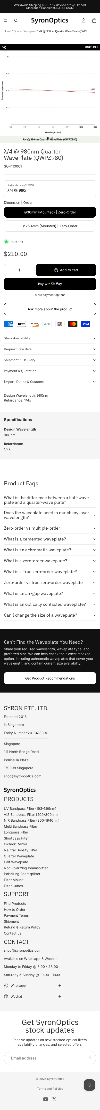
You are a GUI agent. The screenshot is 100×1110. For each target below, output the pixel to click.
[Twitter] (54, 1099)
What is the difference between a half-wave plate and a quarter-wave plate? (46, 500)
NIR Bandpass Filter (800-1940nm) (31, 820)
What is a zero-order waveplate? (35, 560)
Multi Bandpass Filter (20, 826)
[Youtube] (46, 1099)
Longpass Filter (16, 832)
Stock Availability (17, 338)
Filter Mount (13, 880)
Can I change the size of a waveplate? (40, 615)
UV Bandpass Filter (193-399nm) (30, 808)
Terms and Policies (50, 1088)
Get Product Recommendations (50, 678)
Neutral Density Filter (20, 850)
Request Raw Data (18, 349)
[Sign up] (89, 1058)
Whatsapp (18, 985)
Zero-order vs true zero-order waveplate (43, 582)
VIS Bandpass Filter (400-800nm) (31, 814)
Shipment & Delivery (19, 360)
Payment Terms (16, 915)
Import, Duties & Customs (24, 382)
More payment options (50, 295)
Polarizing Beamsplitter (22, 874)
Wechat (16, 996)
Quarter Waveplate (25, 31)
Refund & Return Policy (22, 927)
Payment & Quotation (20, 371)
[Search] (16, 20)
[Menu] (5, 20)
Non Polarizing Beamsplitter (26, 868)
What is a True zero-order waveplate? (40, 571)
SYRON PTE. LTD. (26, 708)
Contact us (12, 933)
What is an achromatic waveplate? (37, 550)
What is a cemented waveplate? (35, 539)
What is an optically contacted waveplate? (45, 604)
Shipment (11, 921)
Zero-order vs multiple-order (32, 528)
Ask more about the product (50, 309)
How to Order (14, 909)
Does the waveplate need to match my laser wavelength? (46, 515)
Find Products (15, 903)
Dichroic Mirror (15, 844)
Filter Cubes (13, 886)
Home (7, 31)
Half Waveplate (16, 862)
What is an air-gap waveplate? (33, 593)
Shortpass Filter (16, 838)
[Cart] (94, 20)
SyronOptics (55, 1079)
